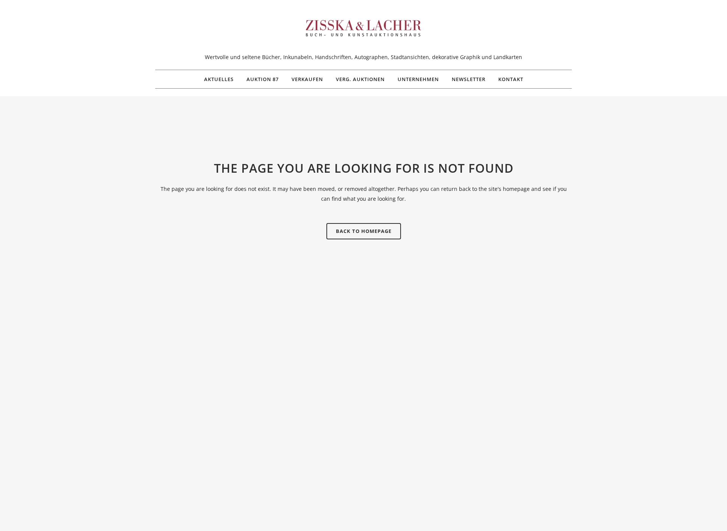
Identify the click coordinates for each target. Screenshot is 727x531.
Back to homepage (364, 231)
